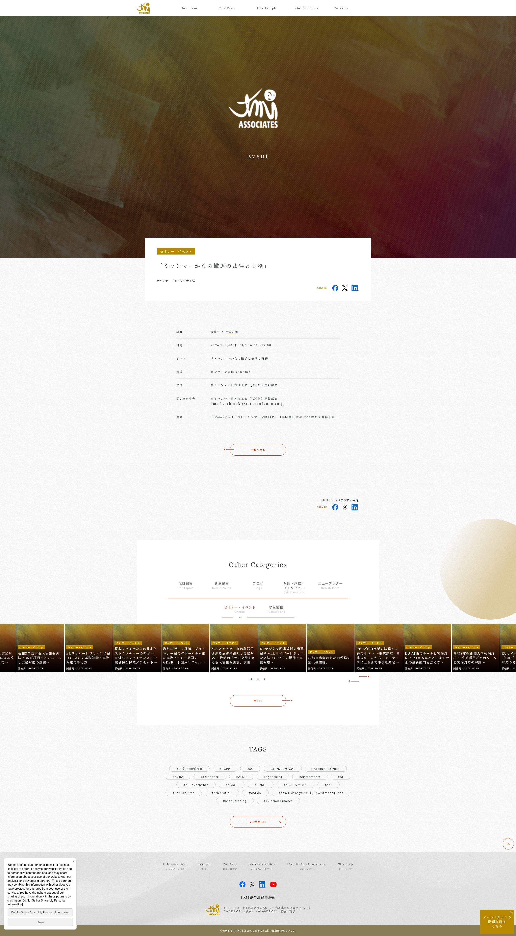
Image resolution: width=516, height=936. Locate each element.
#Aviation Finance (278, 801)
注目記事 (186, 585)
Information (174, 866)
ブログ (258, 585)
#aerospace (210, 777)
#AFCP (241, 777)
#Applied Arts (183, 793)
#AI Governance (196, 785)
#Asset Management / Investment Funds (311, 793)
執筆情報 (276, 609)
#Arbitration (222, 793)
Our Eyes (227, 8)
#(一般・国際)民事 (189, 769)
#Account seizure (325, 769)
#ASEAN (255, 793)
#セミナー (164, 281)
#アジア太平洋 (185, 281)
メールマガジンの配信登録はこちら (497, 922)
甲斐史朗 (232, 332)
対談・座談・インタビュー (294, 587)
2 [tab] (258, 679)
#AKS (329, 785)
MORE (258, 701)
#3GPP (225, 769)
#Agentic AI (273, 777)
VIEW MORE (258, 822)
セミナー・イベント (240, 609)
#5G (250, 769)
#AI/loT (260, 785)
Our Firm (188, 8)
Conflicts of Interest (306, 866)
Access (204, 866)
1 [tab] (251, 679)
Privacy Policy (262, 866)
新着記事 (221, 585)
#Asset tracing (235, 801)
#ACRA (178, 777)
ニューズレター (330, 585)
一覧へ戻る (258, 450)
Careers (341, 8)
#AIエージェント (295, 785)
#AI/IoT (231, 785)
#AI (340, 777)
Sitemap (345, 866)
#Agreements (310, 777)
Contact (230, 866)
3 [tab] (264, 679)
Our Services (307, 8)
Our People (267, 8)
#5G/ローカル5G (283, 769)
